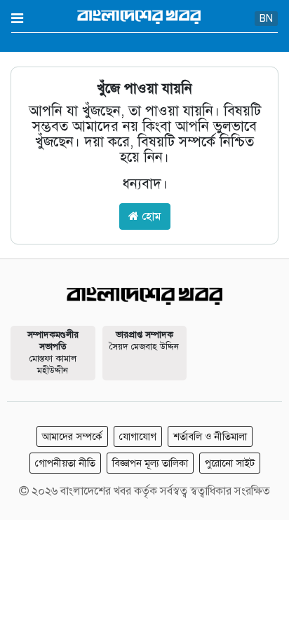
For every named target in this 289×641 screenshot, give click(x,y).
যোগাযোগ (137, 436)
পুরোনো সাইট (230, 463)
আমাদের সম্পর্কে (72, 436)
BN (266, 19)
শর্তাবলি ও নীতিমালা (210, 436)
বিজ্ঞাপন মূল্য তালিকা (150, 463)
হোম (150, 216)
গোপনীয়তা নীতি (65, 463)
